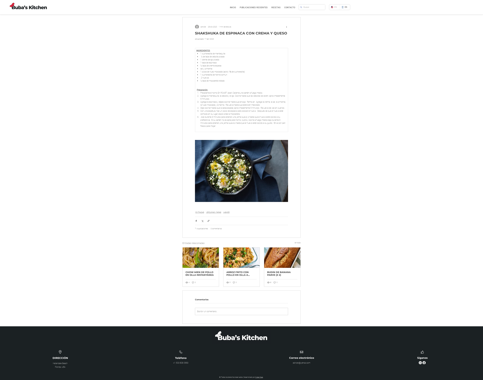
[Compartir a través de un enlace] (208, 221)
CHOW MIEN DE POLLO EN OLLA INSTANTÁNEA (200, 273)
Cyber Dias (259, 377)
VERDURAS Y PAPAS (213, 212)
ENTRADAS (199, 212)
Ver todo (297, 243)
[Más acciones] (286, 26)
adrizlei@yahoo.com (301, 363)
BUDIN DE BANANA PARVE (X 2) (279, 273)
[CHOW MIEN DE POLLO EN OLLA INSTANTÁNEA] (201, 257)
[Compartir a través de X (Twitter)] (202, 221)
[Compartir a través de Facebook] (196, 221)
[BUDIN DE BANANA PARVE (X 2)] (282, 257)
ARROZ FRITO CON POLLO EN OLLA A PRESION (237, 273)
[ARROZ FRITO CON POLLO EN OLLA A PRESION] (241, 257)
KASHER (226, 212)
